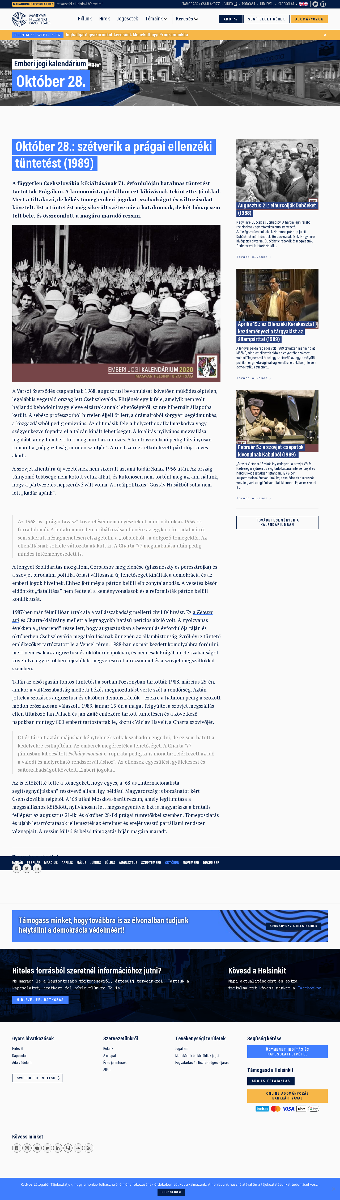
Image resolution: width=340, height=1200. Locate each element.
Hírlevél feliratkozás (40, 1000)
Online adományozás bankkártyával (287, 1096)
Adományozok (309, 19)
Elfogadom (171, 1192)
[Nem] (333, 1189)
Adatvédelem (22, 1063)
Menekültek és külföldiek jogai (197, 1056)
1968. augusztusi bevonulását (118, 391)
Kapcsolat (286, 4)
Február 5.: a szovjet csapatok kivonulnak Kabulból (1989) (270, 451)
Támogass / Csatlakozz (201, 4)
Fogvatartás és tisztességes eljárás (202, 1063)
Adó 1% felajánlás (271, 1081)
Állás (106, 1070)
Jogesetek (127, 19)
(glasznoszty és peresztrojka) (178, 566)
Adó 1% (231, 19)
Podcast (248, 4)
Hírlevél (266, 4)
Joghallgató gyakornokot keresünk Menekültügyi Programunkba (100, 34)
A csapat (109, 1056)
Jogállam (181, 1049)
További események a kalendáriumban (277, 523)
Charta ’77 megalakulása (147, 545)
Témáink (154, 19)
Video (228, 4)
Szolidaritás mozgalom (61, 566)
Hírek (104, 19)
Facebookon (309, 987)
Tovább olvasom (251, 256)
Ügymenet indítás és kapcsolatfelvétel (287, 1052)
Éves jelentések (114, 1063)
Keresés (184, 19)
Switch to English (303, 4)
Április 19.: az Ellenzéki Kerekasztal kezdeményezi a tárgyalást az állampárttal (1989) (276, 332)
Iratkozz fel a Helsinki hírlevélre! (79, 4)
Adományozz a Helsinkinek (293, 926)
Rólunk (85, 19)
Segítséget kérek (266, 19)
